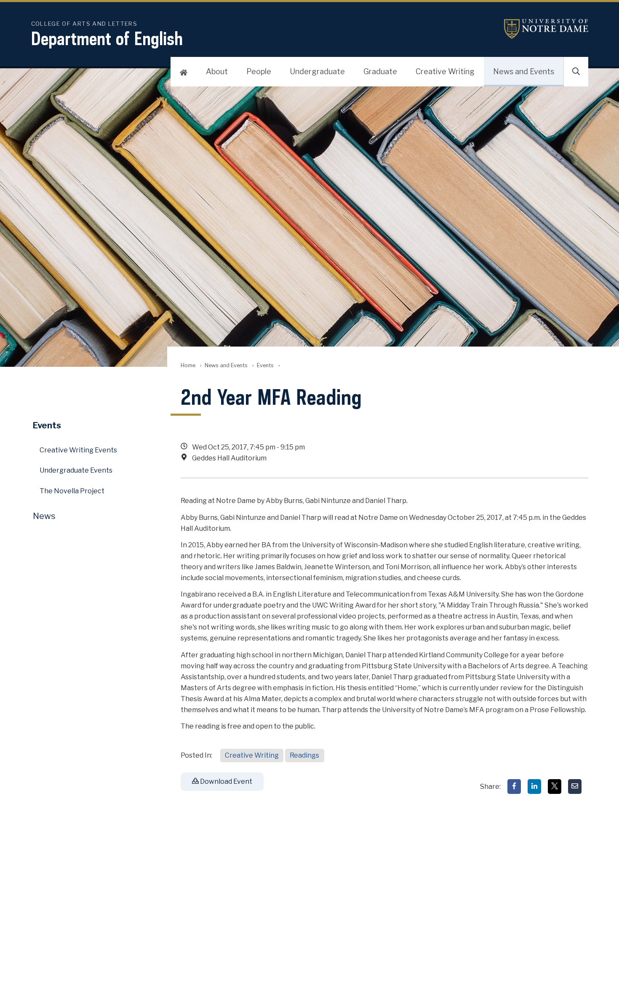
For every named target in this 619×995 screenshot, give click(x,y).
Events (265, 365)
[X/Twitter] (554, 786)
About (217, 71)
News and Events (523, 71)
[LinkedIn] (534, 786)
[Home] (184, 71)
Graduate (380, 71)
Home (188, 365)
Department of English (107, 38)
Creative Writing (445, 71)
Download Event (225, 781)
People (258, 71)
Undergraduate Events (76, 470)
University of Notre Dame (546, 29)
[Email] (575, 786)
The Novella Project (72, 491)
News (44, 516)
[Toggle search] (576, 71)
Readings (304, 755)
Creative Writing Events (78, 450)
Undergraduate (317, 71)
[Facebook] (514, 786)
